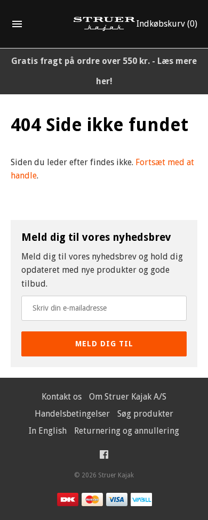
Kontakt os (62, 397)
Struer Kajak (116, 475)
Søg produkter (145, 414)
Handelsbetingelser (72, 414)
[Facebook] (104, 457)
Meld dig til (104, 343)
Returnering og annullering (126, 431)
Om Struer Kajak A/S (127, 397)
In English (48, 431)
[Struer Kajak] (104, 24)
